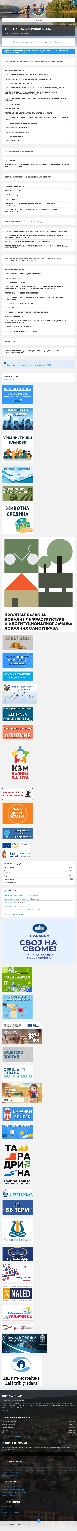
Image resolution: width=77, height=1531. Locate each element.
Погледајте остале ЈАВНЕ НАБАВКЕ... (15, 914)
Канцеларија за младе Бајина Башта (12, 1486)
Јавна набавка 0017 (10, 903)
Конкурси (4, 1515)
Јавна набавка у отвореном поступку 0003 (18, 895)
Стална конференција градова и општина (14, 1489)
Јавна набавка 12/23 (10, 906)
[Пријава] (72, 1453)
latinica (13, 379)
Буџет (3, 1509)
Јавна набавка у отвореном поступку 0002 (18, 899)
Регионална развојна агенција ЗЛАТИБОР (14, 1492)
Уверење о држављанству (9, 1475)
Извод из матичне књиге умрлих (11, 1472)
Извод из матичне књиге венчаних (12, 1469)
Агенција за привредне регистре (11, 1495)
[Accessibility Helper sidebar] (74, 2)
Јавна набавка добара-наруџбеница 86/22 (18, 910)
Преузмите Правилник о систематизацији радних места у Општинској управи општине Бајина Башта (37, 51)
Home (6, 34)
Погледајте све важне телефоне (12, 1436)
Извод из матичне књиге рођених (12, 1466)
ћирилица (7, 379)
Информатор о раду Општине (11, 1512)
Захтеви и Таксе (7, 1506)
